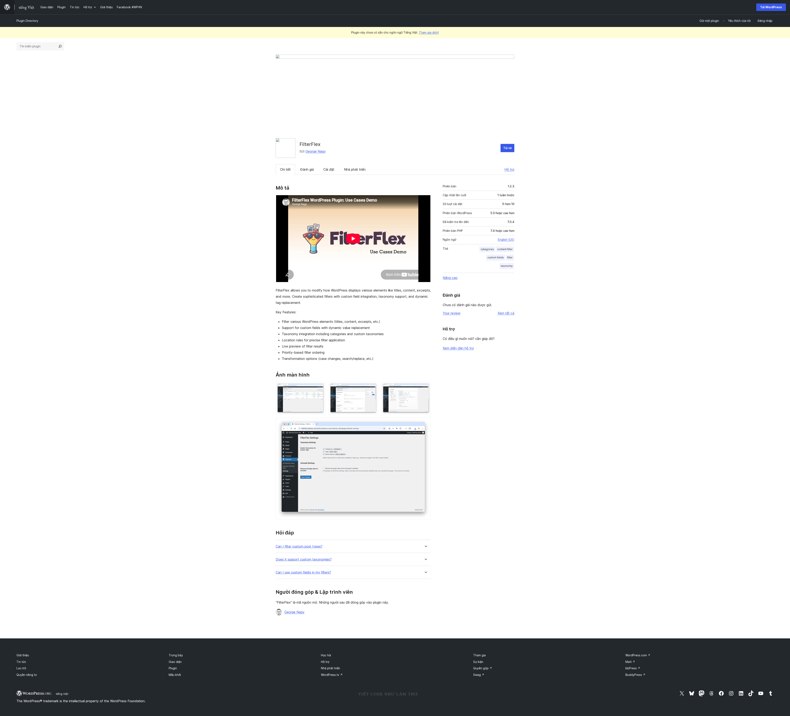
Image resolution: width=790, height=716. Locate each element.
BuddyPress (635, 674)
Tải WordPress (771, 7)
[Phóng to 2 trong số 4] (372, 388)
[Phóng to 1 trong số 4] (320, 388)
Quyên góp (482, 668)
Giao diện (175, 662)
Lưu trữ (21, 668)
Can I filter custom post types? (299, 546)
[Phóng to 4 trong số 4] (425, 423)
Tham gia (479, 655)
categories (487, 249)
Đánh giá (307, 169)
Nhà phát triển (355, 169)
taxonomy (507, 265)
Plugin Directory (27, 20)
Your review (451, 313)
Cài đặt (328, 169)
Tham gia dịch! (429, 32)
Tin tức (21, 662)
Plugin (173, 668)
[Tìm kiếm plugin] (60, 46)
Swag (478, 674)
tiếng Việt (62, 693)
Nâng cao (450, 278)
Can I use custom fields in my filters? (303, 572)
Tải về (507, 148)
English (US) (506, 239)
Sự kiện (478, 662)
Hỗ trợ (509, 169)
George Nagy (316, 151)
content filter (505, 249)
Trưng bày (176, 655)
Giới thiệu (22, 655)
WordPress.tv (332, 674)
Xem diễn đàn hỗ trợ (458, 348)
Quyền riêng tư (26, 674)
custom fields (495, 257)
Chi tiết (285, 169)
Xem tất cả (506, 313)
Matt (630, 662)
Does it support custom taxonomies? (304, 559)
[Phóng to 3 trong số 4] (425, 388)
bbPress (632, 668)
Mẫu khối (175, 674)
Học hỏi (326, 655)
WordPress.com (637, 655)
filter (510, 257)
